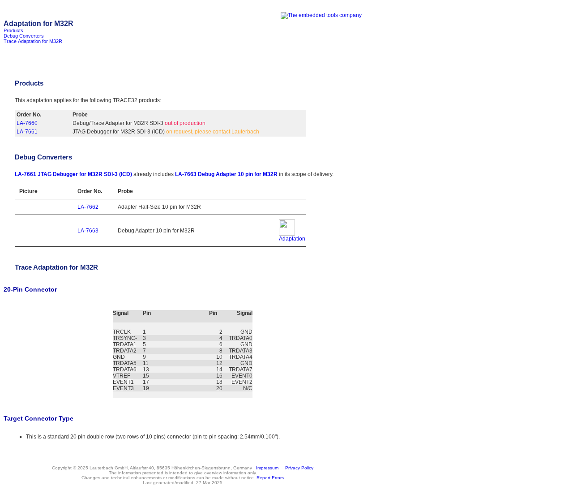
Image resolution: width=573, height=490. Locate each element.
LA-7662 (87, 207)
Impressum (265, 467)
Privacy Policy (297, 467)
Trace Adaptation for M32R (33, 41)
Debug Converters (24, 36)
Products (13, 30)
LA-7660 (27, 123)
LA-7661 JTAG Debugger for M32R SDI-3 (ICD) (73, 174)
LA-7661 (27, 132)
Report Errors (270, 477)
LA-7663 (87, 231)
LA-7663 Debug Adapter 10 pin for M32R (226, 174)
